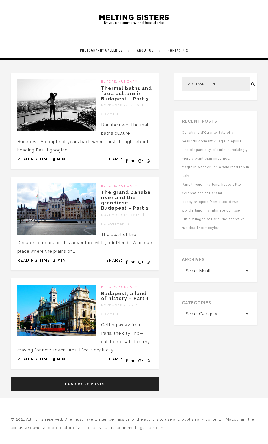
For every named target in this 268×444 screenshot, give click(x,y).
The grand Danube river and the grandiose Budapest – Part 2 (126, 199)
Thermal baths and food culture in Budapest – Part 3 (126, 93)
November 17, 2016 (120, 105)
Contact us (178, 50)
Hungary (127, 81)
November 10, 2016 (120, 215)
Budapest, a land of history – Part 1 (125, 296)
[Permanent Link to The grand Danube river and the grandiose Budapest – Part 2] (56, 233)
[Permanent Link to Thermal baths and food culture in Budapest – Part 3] (56, 129)
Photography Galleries (101, 50)
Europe (108, 81)
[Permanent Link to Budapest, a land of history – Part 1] (56, 334)
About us (145, 50)
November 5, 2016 (119, 305)
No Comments (115, 223)
